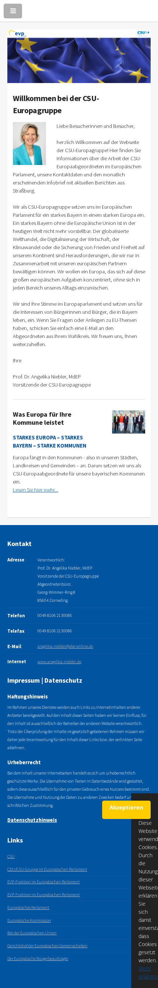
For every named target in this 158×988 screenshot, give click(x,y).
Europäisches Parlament (28, 907)
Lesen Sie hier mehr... (35, 489)
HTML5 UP (85, 976)
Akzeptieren (126, 807)
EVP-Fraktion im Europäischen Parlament (43, 881)
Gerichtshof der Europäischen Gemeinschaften (47, 945)
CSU (11, 856)
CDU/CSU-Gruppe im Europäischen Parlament (47, 869)
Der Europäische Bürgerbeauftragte (37, 958)
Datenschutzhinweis (32, 820)
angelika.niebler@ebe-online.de (65, 646)
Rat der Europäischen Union (32, 932)
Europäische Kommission (29, 920)
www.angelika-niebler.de (59, 661)
